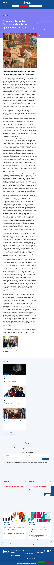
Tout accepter (41, 561)
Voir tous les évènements (10, 432)
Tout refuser (48, 561)
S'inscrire (45, 459)
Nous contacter (40, 552)
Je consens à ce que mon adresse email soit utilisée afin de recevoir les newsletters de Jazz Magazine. (28, 462)
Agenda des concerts (15, 555)
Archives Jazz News (29, 555)
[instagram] (45, 551)
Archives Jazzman (28, 556)
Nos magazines (26, 550)
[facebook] (50, 551)
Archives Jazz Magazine (29, 553)
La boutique (39, 550)
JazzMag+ (15, 5)
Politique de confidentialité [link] (30, 563)
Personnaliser (20, 563)
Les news (13, 552)
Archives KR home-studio (30, 558)
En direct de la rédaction (16, 550)
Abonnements (24, 5)
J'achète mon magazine (35, 5)
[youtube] (48, 551)
